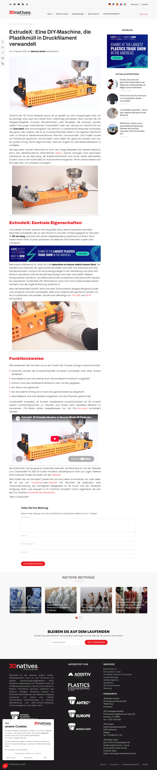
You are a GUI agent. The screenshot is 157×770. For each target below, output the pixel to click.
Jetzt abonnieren (96, 642)
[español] (117, 4)
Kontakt (145, 4)
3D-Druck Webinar (111, 685)
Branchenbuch (93, 14)
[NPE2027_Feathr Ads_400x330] (127, 51)
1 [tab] (76, 618)
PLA (73, 295)
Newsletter (108, 682)
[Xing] (2, 53)
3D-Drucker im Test (112, 671)
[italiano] (125, 4)
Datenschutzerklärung (131, 764)
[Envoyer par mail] (2, 58)
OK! (45, 758)
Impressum (114, 764)
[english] (113, 4)
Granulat (82, 408)
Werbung (134, 4)
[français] (121, 4)
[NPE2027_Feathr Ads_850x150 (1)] (55, 254)
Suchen (145, 14)
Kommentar (26, 517)
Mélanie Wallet (38, 51)
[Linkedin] (2, 47)
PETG (88, 295)
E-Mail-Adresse (27, 544)
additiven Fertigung (45, 694)
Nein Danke (11, 758)
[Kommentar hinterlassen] (2, 64)
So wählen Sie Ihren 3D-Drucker (117, 674)
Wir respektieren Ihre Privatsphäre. (16, 750)
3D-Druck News (15, 24)
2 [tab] (80, 618)
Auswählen (28, 758)
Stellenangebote (111, 680)
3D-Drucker (28, 24)
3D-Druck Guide (62, 14)
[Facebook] (2, 42)
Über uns (103, 764)
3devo (58, 152)
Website (56, 474)
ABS (78, 295)
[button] (5, 766)
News (49, 14)
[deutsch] (110, 4)
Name (24, 535)
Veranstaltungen (78, 14)
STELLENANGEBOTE (111, 14)
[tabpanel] (25, 600)
